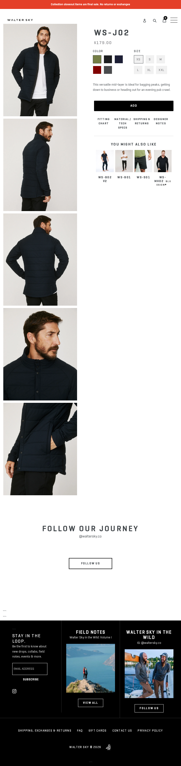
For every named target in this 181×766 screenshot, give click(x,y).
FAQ (80, 730)
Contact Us (122, 730)
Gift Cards (98, 730)
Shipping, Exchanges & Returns (44, 730)
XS (138, 59)
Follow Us (90, 563)
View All (90, 702)
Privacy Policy (150, 730)
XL (149, 70)
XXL (162, 70)
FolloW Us (149, 708)
